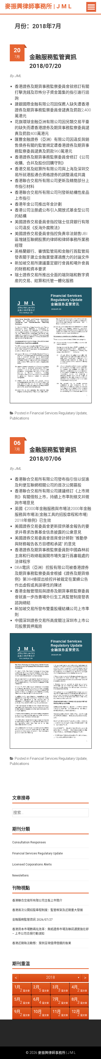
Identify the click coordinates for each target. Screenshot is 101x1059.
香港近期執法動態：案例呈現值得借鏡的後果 (41, 943)
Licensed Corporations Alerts (32, 864)
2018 (50, 977)
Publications (19, 418)
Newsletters (20, 875)
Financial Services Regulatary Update (58, 413)
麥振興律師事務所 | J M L (38, 6)
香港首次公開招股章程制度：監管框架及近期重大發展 (47, 910)
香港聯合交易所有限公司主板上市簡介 (37, 900)
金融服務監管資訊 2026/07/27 (32, 919)
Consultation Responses (29, 842)
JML (17, 76)
